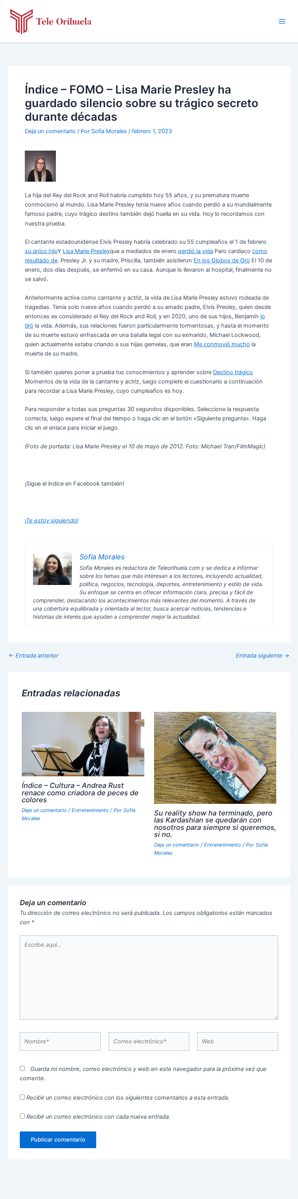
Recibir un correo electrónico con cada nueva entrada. (98, 1116)
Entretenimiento (90, 810)
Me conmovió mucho (222, 344)
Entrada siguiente (262, 656)
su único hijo (41, 251)
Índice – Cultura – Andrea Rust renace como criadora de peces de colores (80, 792)
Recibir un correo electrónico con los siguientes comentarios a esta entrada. (127, 1097)
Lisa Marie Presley (86, 251)
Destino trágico (233, 372)
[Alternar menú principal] (282, 21)
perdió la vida (195, 251)
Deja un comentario (50, 131)
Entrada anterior (33, 656)
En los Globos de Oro (222, 260)
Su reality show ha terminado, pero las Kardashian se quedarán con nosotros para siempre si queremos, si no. (215, 823)
